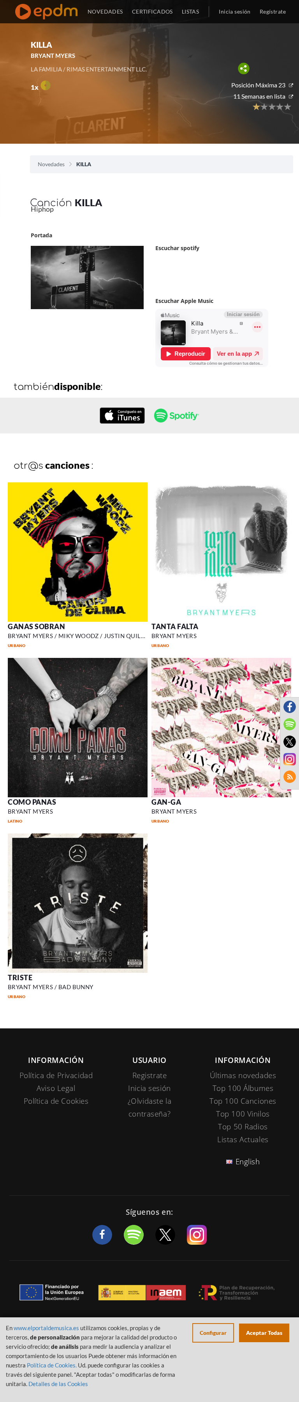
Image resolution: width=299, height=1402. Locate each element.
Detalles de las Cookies (58, 1383)
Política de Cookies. (52, 1365)
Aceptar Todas (264, 1332)
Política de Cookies (56, 1101)
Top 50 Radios (242, 1127)
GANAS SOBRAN (36, 626)
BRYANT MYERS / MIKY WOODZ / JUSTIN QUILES (78, 635)
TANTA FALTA (175, 626)
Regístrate (273, 11)
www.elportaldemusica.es (46, 1327)
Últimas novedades (243, 1075)
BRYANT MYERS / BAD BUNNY (50, 986)
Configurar (213, 1332)
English (248, 1162)
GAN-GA (166, 802)
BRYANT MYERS (174, 635)
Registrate (149, 1075)
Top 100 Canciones (242, 1101)
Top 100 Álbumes (243, 1088)
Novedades (51, 164)
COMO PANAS (32, 802)
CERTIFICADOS (152, 11)
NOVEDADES (105, 11)
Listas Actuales (243, 1139)
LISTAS (190, 11)
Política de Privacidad (56, 1075)
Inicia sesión (234, 11)
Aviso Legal (56, 1088)
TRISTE (20, 977)
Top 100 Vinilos (243, 1114)
